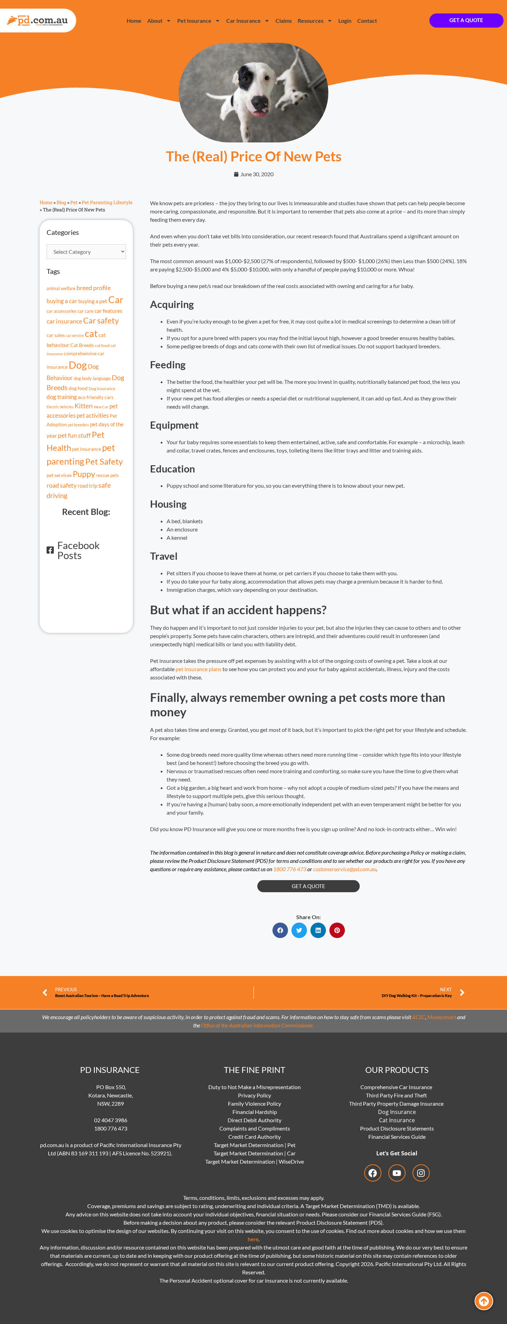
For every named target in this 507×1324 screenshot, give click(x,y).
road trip (87, 486)
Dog (78, 365)
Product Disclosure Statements (397, 1128)
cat (91, 333)
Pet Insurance (194, 20)
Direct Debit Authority (254, 1120)
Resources (311, 20)
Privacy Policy (254, 1095)
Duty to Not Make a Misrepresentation (254, 1087)
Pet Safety (104, 461)
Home (134, 20)
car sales (56, 335)
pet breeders (78, 424)
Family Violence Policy (254, 1103)
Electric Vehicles (60, 407)
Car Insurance (243, 20)
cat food (102, 345)
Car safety (101, 320)
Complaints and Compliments (254, 1128)
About (154, 20)
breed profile (94, 287)
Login (344, 20)
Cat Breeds (82, 345)
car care (85, 311)
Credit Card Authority (254, 1136)
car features (108, 310)
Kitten (83, 406)
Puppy (84, 474)
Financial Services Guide (397, 1136)
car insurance (64, 321)
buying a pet (92, 301)
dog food (78, 388)
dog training (62, 397)
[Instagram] (421, 1173)
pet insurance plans (198, 669)
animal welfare (61, 288)
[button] (280, 930)
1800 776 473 (289, 869)
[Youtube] (397, 1173)
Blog (61, 202)
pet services (59, 475)
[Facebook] (372, 1173)
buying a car (62, 301)
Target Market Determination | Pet (255, 1145)
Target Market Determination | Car (254, 1153)
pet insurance (86, 449)
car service (75, 335)
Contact (367, 20)
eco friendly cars (95, 397)
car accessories (62, 311)
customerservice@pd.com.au (344, 869)
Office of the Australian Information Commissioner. (257, 1025)
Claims (284, 20)
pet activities (93, 415)
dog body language (92, 378)
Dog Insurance (102, 388)
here (253, 1239)
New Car (101, 407)
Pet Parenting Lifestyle (107, 202)
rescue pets (107, 475)
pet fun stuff (74, 435)
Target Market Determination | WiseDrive (254, 1161)
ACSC (418, 1017)
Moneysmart (441, 1017)
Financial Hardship (254, 1111)
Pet (74, 202)
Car (115, 299)
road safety (62, 485)
